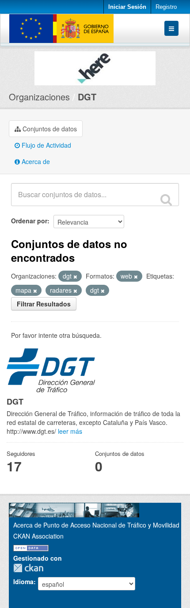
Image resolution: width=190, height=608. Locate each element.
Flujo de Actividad (45, 145)
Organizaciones (39, 96)
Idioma (23, 581)
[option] (95, 66)
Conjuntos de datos (49, 128)
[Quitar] (75, 276)
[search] (166, 199)
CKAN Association (38, 536)
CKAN (30, 568)
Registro (166, 7)
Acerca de (35, 161)
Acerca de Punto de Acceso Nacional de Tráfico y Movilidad (96, 524)
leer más (70, 431)
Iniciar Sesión (127, 7)
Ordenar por (29, 220)
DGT (87, 96)
